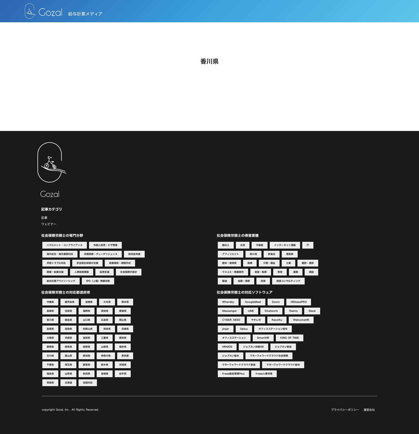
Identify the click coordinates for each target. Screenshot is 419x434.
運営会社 (369, 410)
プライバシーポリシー (345, 410)
